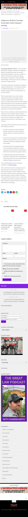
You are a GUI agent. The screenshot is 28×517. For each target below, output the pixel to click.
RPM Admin (5, 28)
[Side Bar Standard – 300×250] (12, 354)
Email (16, 253)
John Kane (5, 443)
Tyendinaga (16, 14)
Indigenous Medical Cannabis (10, 12)
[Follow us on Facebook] (14, 286)
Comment (5, 243)
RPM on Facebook (6, 305)
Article (3, 11)
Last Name (4, 317)
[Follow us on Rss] (19, 286)
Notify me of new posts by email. (12, 276)
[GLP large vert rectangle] (14, 421)
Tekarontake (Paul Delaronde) (10, 467)
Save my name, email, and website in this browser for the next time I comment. (14, 264)
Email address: (5, 319)
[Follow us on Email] (17, 286)
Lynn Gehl (5, 436)
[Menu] (26, 2)
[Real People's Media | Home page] (11, 1)
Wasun (4, 478)
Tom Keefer (8, 14)
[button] (14, 44)
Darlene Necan (6, 464)
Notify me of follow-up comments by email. (12, 272)
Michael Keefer (6, 450)
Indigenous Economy (13, 11)
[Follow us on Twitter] (21, 286)
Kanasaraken (5, 440)
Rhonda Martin (6, 460)
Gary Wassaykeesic (7, 474)
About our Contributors (8, 429)
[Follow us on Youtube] (24, 286)
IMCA (6, 201)
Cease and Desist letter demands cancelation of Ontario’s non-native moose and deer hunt (19, 227)
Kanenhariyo (5, 447)
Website (5, 258)
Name (4, 253)
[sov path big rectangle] (14, 6)
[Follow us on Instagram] (26, 286)
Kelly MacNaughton (7, 457)
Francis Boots (5, 433)
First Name (4, 315)
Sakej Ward (5, 471)
